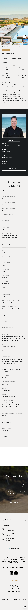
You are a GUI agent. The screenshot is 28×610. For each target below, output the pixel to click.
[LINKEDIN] (16, 580)
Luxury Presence (14, 591)
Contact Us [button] (14, 502)
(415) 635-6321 (9, 540)
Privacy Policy (21, 599)
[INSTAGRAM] (11, 580)
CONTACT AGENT (14, 168)
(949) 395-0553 (6, 151)
